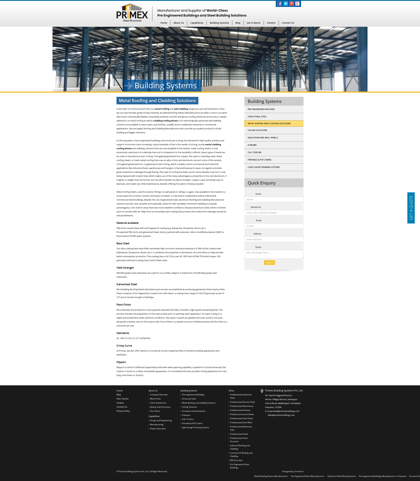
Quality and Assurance (160, 407)
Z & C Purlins (255, 152)
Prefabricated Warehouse (241, 406)
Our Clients (155, 411)
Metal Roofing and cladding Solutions (199, 402)
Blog (237, 22)
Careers (271, 22)
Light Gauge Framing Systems (264, 167)
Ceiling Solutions (257, 130)
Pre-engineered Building (261, 109)
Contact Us (288, 22)
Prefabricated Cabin (239, 434)
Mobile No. (256, 207)
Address (257, 233)
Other (231, 390)
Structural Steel (257, 116)
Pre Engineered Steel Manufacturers (280, 476)
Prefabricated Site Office (241, 422)
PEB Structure (236, 460)
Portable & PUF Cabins (259, 159)
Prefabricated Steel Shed (241, 418)
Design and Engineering (161, 420)
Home (163, 22)
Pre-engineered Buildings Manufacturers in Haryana (354, 476)
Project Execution (158, 428)
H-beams (252, 145)
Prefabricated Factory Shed (242, 402)
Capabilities (196, 22)
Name (258, 193)
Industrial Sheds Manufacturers (313, 476)
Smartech (299, 471)
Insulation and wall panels (263, 137)
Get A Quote (254, 22)
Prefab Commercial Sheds (242, 414)
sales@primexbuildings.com (281, 415)
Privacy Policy (123, 410)
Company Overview (159, 394)
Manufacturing (156, 424)
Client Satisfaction (158, 402)
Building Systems (219, 22)
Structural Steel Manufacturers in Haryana (400, 476)
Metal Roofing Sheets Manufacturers (243, 476)
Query (258, 247)
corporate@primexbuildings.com (283, 411)
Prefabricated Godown (240, 410)
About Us (179, 22)
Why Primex (155, 398)
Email (258, 220)
